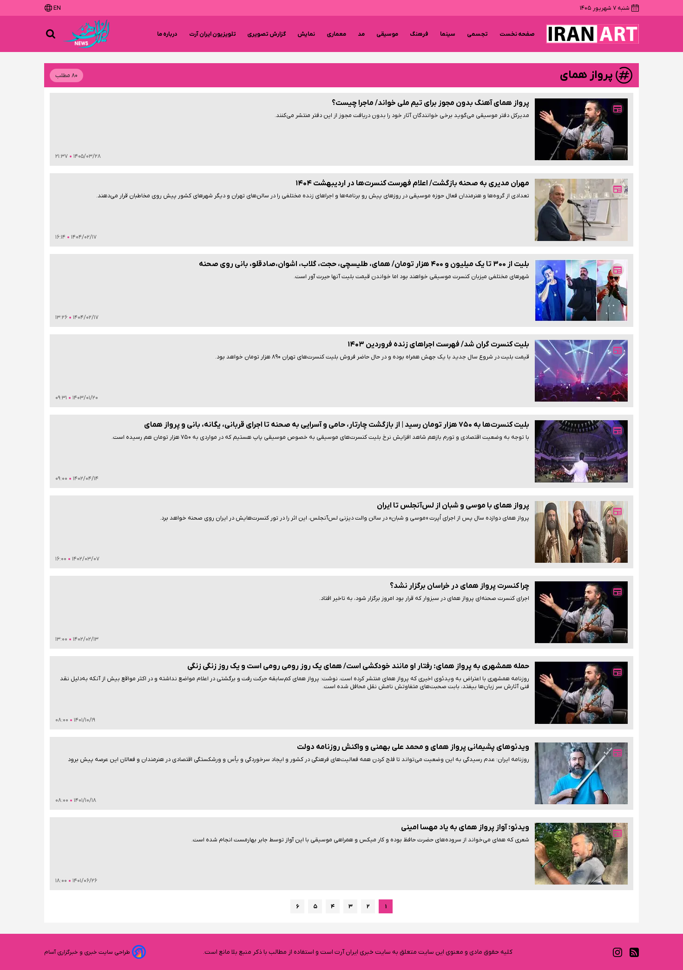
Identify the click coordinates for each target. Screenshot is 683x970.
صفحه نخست (517, 34)
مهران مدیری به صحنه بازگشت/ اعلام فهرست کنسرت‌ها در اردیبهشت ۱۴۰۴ (412, 183)
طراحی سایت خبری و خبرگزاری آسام (87, 952)
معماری (337, 34)
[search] (50, 34)
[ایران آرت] (592, 34)
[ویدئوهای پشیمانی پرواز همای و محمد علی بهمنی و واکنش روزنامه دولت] (581, 773)
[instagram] (617, 952)
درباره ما (167, 34)
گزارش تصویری (266, 34)
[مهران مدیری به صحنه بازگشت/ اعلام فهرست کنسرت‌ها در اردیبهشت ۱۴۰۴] (581, 210)
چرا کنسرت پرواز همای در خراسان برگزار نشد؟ (459, 586)
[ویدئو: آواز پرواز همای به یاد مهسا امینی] (581, 854)
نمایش (306, 34)
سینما (448, 34)
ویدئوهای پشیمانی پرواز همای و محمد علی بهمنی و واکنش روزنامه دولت (413, 747)
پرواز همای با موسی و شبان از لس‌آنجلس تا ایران (453, 505)
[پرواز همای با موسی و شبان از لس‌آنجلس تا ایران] (581, 532)
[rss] (634, 952)
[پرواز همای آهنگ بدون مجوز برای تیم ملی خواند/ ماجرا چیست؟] (581, 129)
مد (361, 34)
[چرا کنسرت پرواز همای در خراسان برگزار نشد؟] (581, 612)
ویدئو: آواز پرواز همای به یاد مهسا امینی (465, 827)
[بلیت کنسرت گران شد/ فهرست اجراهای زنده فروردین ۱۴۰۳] (581, 371)
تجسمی (477, 34)
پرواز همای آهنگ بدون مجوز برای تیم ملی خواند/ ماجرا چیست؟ (430, 103)
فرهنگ (419, 34)
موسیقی (387, 34)
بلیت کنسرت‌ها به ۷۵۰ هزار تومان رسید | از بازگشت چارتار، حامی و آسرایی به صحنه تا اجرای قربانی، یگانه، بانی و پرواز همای (336, 425)
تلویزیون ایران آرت (212, 34)
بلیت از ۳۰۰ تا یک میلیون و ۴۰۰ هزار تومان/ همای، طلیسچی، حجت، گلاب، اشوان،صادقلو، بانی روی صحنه (364, 264)
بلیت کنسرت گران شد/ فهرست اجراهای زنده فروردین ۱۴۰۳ (438, 344)
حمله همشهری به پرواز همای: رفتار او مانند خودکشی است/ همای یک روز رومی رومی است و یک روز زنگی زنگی (358, 666)
